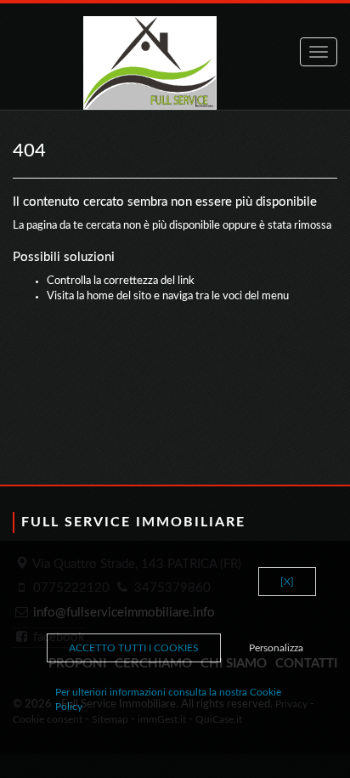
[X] (287, 581)
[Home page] (175, 63)
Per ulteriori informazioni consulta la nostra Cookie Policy (168, 699)
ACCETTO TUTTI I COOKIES (134, 648)
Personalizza (276, 648)
